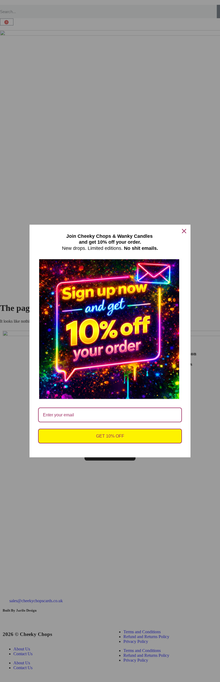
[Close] (184, 231)
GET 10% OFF (110, 436)
